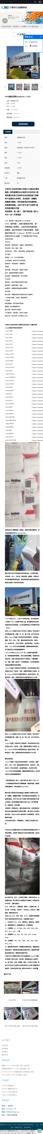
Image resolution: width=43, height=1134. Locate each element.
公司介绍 (5, 1045)
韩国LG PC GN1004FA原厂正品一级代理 (15, 1065)
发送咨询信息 (23, 124)
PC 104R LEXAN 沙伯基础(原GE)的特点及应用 (18, 1072)
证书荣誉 (5, 1048)
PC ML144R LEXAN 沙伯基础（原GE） (15, 1075)
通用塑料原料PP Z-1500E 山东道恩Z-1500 (16, 1069)
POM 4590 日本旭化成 (29, 1000)
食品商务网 (27, 1127)
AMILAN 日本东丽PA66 (10, 1092)
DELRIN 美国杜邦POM (9, 1089)
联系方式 (5, 1055)
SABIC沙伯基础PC (8, 1086)
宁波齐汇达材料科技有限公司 (25, 1125)
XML (37, 1125)
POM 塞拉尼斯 (33, 26)
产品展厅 (24, 26)
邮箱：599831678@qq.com (10, 1112)
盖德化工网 (18, 1127)
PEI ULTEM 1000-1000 (12, 1026)
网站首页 (16, 26)
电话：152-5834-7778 (9, 1109)
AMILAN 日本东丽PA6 (9, 1095)
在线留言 (5, 1052)
